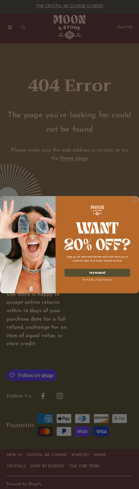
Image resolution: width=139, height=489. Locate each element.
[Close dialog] (136, 199)
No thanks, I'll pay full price (97, 280)
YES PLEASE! (97, 272)
